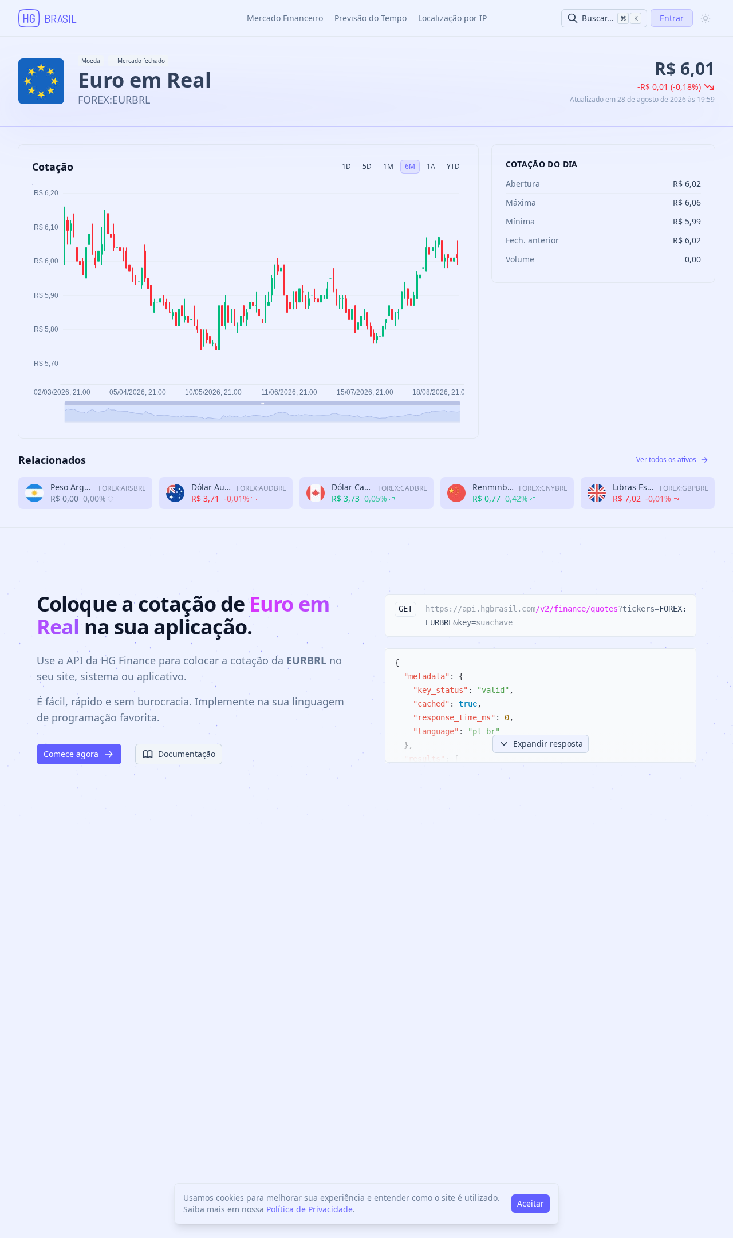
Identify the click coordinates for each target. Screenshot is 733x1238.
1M (388, 166)
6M (410, 166)
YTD (453, 166)
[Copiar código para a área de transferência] (682, 609)
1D (346, 166)
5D (367, 166)
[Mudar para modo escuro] (705, 18)
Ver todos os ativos (666, 459)
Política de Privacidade (309, 1209)
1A (431, 166)
